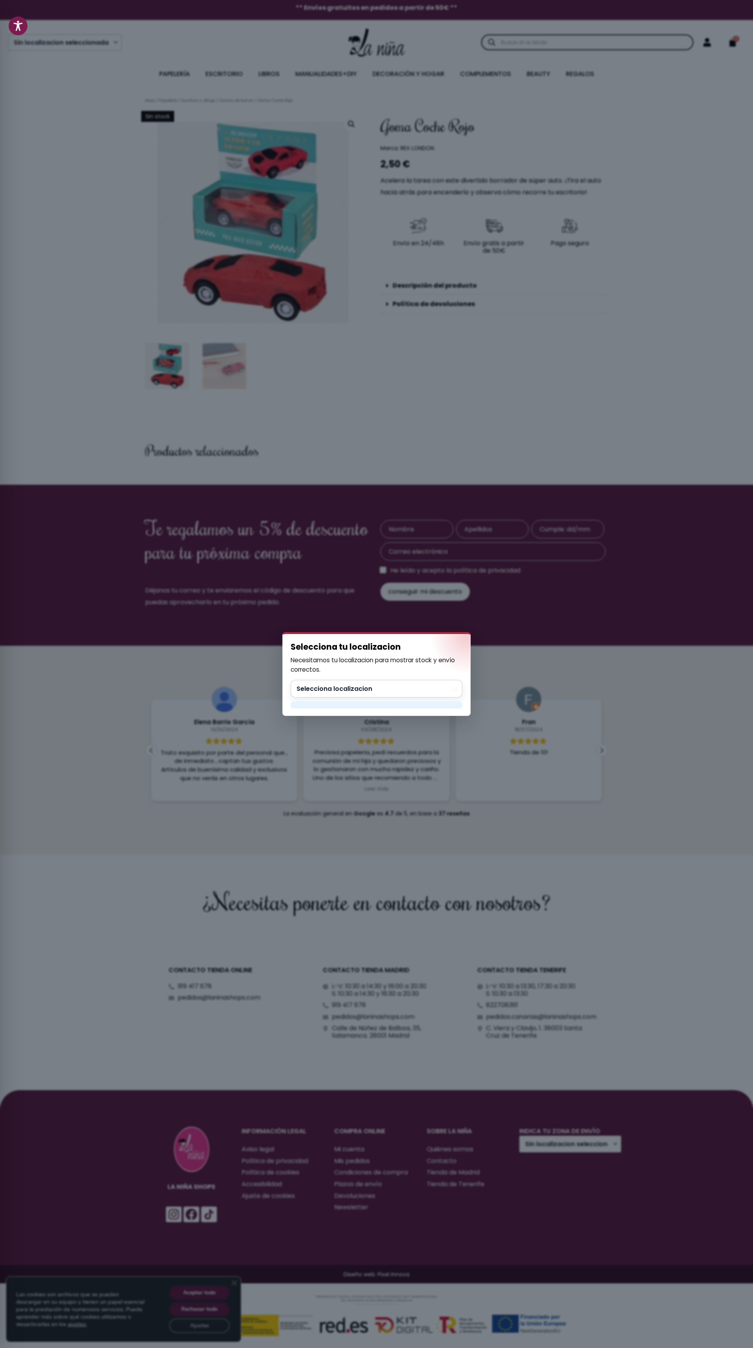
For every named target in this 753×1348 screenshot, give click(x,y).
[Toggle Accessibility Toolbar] (18, 26)
